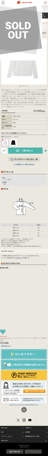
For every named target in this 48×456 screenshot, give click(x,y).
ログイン (19, 258)
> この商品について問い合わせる (24, 164)
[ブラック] (13, 142)
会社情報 (27, 432)
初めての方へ (4, 428)
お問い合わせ (4, 440)
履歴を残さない (6, 346)
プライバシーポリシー (7, 436)
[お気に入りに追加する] (46, 151)
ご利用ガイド (28, 428)
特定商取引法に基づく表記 (32, 436)
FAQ (2, 432)
